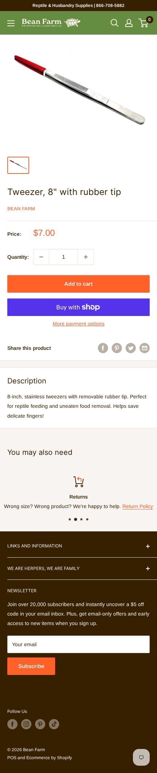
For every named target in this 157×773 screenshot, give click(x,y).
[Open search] (115, 23)
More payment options (78, 324)
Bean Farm (21, 208)
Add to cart (78, 284)
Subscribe (31, 666)
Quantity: (18, 257)
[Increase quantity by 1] (85, 257)
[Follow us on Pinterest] (40, 724)
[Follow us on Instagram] (26, 724)
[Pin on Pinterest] (117, 348)
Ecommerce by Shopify (49, 757)
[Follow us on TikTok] (54, 724)
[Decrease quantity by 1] (41, 257)
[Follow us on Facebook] (12, 724)
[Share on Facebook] (103, 348)
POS (11, 757)
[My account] (129, 23)
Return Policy (137, 506)
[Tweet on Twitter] (131, 348)
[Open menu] (11, 23)
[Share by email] (144, 348)
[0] (143, 23)
